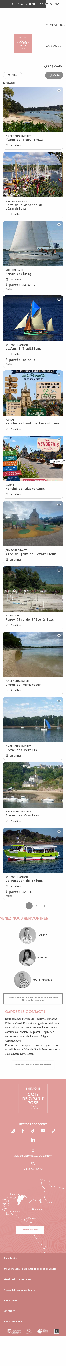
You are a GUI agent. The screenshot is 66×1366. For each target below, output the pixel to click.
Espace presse (13, 1321)
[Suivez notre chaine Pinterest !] (53, 1131)
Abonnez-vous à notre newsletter (33, 1064)
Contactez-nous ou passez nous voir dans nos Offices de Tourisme (33, 998)
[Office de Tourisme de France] (43, 1331)
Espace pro (11, 1300)
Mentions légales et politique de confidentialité (30, 1268)
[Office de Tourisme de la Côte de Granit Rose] (23, 40)
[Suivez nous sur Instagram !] (13, 1131)
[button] (51, 66)
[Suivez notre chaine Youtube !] (43, 1131)
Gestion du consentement (18, 1279)
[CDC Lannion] (14, 1331)
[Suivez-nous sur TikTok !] (33, 1131)
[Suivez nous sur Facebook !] (23, 1131)
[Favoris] (46, 66)
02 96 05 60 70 (33, 1168)
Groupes (9, 1311)
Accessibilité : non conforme (19, 1289)
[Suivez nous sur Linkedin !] (33, 1140)
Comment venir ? (30, 1229)
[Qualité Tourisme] (29, 1331)
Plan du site (10, 1258)
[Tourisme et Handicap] (56, 1331)
